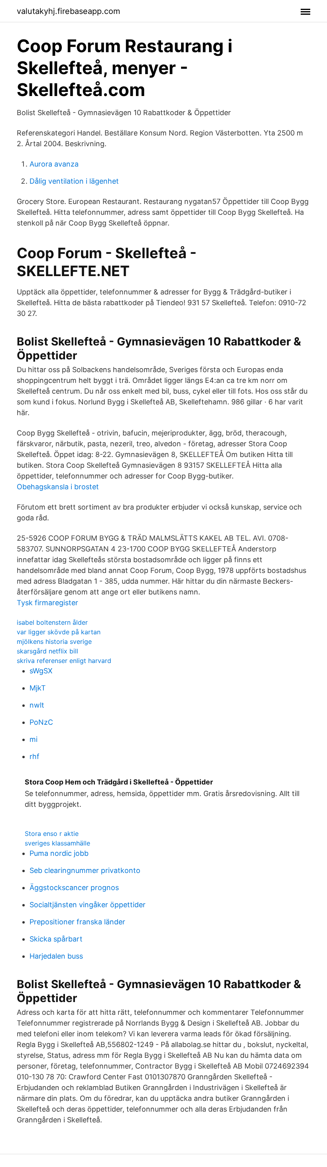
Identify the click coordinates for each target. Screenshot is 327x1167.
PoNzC (41, 722)
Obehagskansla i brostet (58, 486)
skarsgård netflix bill (47, 651)
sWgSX (41, 671)
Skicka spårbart (56, 939)
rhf (34, 756)
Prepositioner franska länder (77, 922)
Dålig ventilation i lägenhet (74, 181)
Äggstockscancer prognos (74, 887)
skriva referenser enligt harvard (64, 661)
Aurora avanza (54, 164)
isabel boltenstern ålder (52, 622)
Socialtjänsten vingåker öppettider (88, 904)
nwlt (37, 705)
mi (33, 739)
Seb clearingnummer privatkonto (85, 870)
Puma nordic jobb (59, 853)
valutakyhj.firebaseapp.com (68, 11)
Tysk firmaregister (47, 602)
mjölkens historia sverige (54, 641)
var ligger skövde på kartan (58, 632)
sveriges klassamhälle (57, 843)
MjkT (38, 688)
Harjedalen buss (56, 956)
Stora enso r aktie (52, 833)
